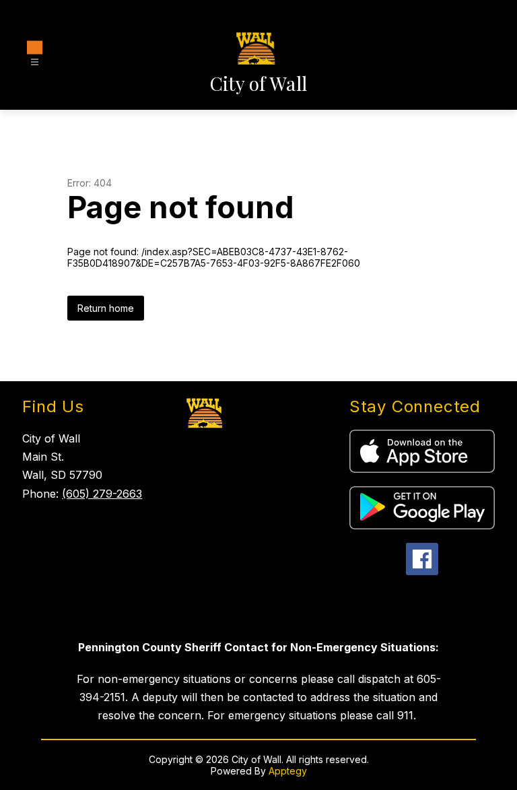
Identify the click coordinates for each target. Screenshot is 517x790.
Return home (105, 308)
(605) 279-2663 (102, 493)
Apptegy (288, 771)
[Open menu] (34, 55)
